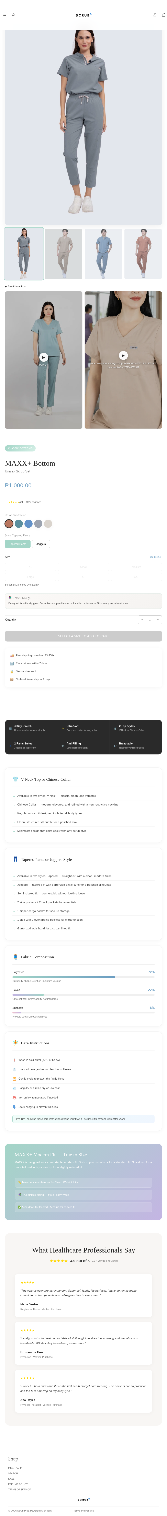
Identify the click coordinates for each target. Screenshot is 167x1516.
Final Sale (15, 1468)
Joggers (41, 543)
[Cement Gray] (38, 524)
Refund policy (18, 1484)
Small (83, 566)
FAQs (11, 1479)
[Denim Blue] (28, 524)
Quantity (10, 619)
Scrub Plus (23, 1510)
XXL (136, 576)
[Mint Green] (19, 524)
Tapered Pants (17, 543)
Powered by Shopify (41, 1510)
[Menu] (4, 15)
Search (13, 1473)
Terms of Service (19, 1489)
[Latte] (48, 524)
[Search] (13, 14)
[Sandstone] (8, 523)
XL (83, 576)
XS (30, 566)
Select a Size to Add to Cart (83, 636)
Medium (136, 566)
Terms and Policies (84, 1510)
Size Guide (155, 557)
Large (30, 576)
